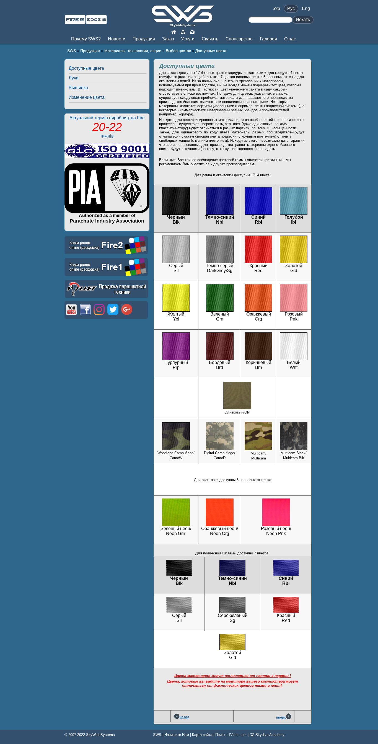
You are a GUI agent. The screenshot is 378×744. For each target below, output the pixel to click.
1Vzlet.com (237, 735)
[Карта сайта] (183, 31)
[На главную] (173, 31)
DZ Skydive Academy (267, 735)
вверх (281, 717)
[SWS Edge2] (96, 22)
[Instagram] (99, 315)
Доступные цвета (210, 50)
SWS (71, 50)
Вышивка (78, 87)
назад (184, 717)
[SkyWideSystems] (183, 24)
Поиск (220, 735)
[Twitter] (113, 315)
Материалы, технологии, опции (132, 50)
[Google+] (127, 315)
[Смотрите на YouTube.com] (71, 315)
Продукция (90, 50)
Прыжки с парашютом (189, 3)
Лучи (74, 78)
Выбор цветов (178, 50)
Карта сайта (202, 735)
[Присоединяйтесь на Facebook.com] (85, 315)
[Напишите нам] (192, 31)
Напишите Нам (176, 735)
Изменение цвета (87, 97)
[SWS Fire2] (75, 22)
